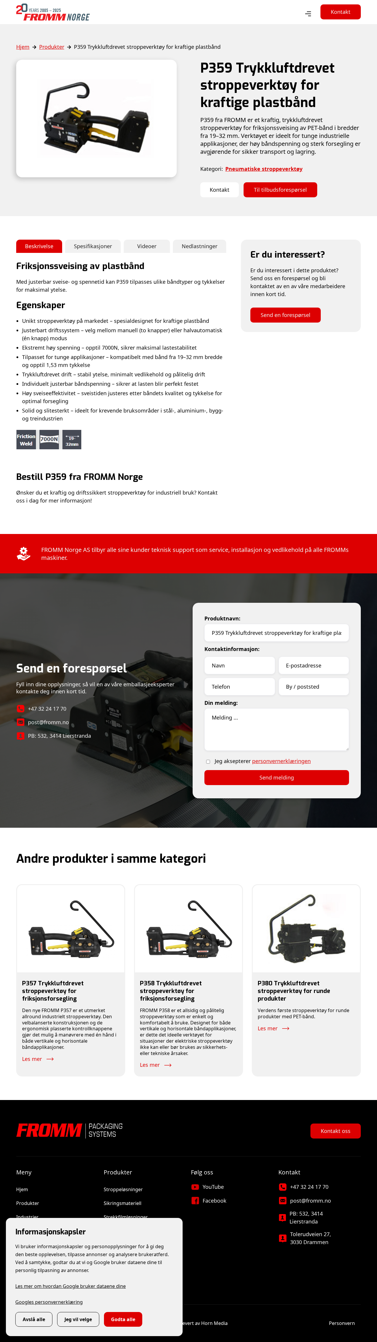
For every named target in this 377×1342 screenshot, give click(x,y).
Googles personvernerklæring (49, 1302)
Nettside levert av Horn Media (194, 1323)
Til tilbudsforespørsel (280, 189)
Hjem (22, 46)
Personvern (342, 1323)
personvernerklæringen (281, 761)
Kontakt (340, 11)
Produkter (51, 46)
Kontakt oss (335, 1130)
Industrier (27, 1217)
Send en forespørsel (285, 314)
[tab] (39, 246)
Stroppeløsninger (123, 1189)
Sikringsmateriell (122, 1203)
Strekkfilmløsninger (126, 1217)
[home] (53, 12)
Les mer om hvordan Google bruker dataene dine (70, 1286)
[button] (308, 14)
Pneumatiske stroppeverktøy (263, 168)
